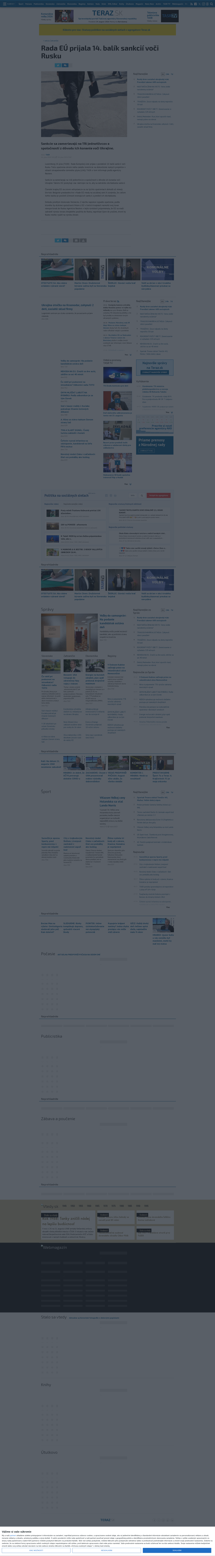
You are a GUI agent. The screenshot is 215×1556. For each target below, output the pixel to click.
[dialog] (107, 1541)
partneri (13, 1535)
